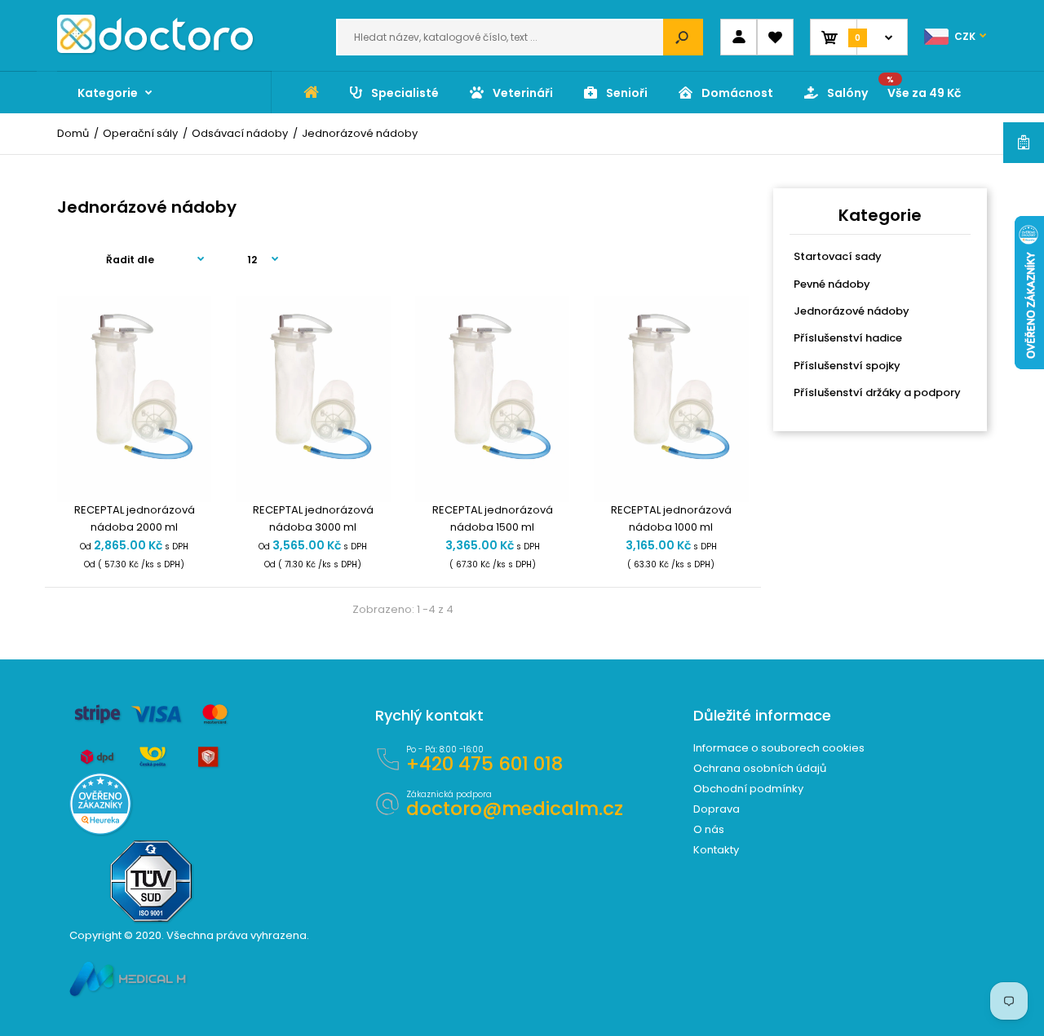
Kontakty (716, 849)
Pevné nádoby (832, 284)
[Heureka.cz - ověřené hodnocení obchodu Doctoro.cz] (100, 831)
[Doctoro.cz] (155, 49)
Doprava (716, 809)
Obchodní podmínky (748, 788)
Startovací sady (838, 256)
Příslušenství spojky (847, 365)
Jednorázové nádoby (851, 311)
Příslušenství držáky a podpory (877, 392)
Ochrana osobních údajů (759, 768)
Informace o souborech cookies (779, 748)
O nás (708, 829)
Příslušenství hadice (848, 338)
